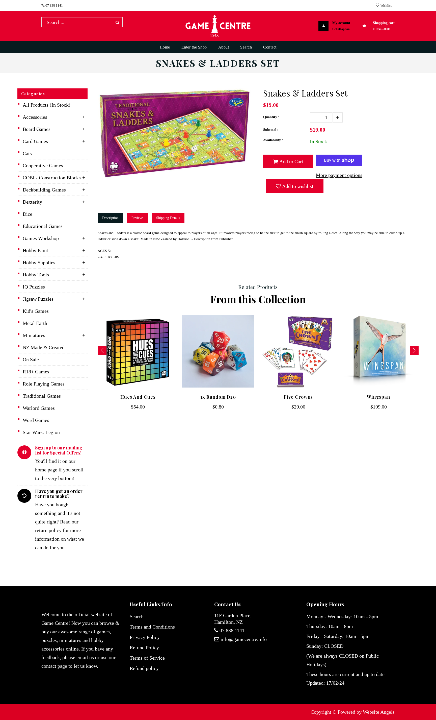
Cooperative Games (43, 165)
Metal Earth (35, 323)
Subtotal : (271, 130)
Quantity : (271, 117)
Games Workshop (41, 238)
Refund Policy (144, 647)
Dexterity (32, 202)
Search (137, 616)
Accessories (35, 117)
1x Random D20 (218, 397)
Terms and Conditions (152, 627)
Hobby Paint (35, 250)
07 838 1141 (54, 5)
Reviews (137, 218)
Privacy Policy (145, 637)
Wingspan (378, 397)
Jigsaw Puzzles (38, 299)
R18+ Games (36, 371)
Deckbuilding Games (44, 190)
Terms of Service (147, 658)
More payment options (339, 175)
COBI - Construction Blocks (52, 177)
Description (110, 218)
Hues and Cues (137, 397)
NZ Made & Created (44, 347)
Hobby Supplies (39, 262)
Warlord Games (39, 408)
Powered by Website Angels (366, 712)
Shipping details (168, 218)
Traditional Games (42, 396)
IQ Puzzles (34, 287)
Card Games (35, 141)
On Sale (31, 359)
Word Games (36, 420)
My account (341, 23)
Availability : (273, 140)
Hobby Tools (36, 274)
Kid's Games (36, 311)
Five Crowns (298, 397)
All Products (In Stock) (46, 105)
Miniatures (34, 335)
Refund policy (144, 668)
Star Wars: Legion (41, 432)
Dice (27, 214)
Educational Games (43, 226)
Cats (27, 153)
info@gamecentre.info (244, 639)
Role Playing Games (44, 384)
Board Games (36, 129)
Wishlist (386, 5)
